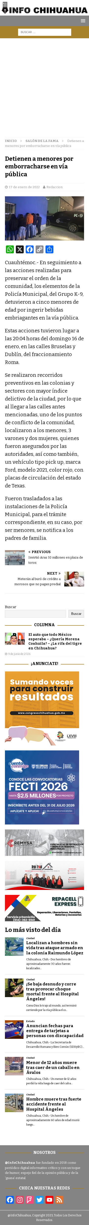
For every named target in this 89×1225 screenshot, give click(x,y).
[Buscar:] (44, 32)
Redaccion (54, 187)
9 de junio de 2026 (19, 654)
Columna (44, 625)
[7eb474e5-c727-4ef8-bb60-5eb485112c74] (44, 853)
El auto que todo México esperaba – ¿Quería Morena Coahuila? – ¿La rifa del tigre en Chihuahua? (55, 641)
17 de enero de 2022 (24, 187)
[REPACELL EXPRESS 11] (44, 918)
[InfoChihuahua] (44, 12)
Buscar (10, 607)
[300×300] (42, 743)
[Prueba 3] (44, 887)
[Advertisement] (44, 85)
